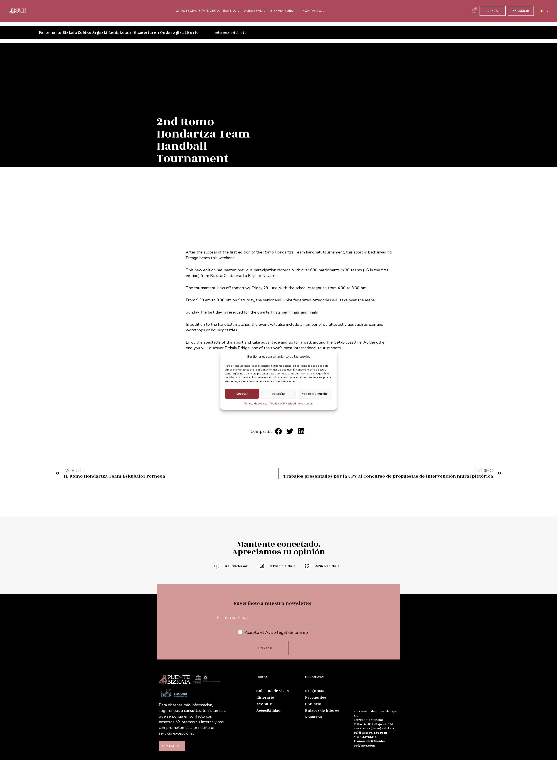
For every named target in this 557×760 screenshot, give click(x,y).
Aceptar (242, 393)
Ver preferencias (315, 393)
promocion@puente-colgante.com (369, 743)
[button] (278, 431)
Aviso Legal (305, 403)
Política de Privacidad (283, 403)
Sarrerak (520, 10)
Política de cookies (255, 403)
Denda (492, 10)
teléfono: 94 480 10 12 (370, 733)
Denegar (278, 393)
